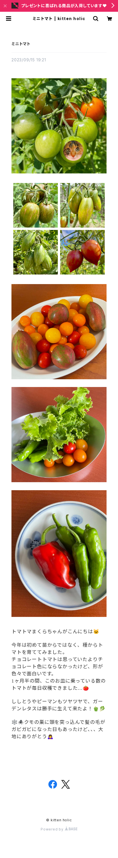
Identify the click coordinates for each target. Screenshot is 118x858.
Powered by (53, 829)
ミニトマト (21, 43)
